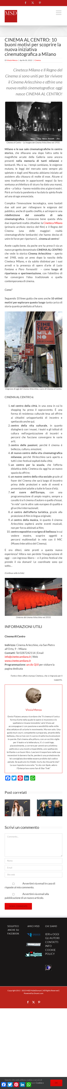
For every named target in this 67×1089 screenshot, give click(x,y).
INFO (48, 946)
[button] (7, 808)
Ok (56, 1082)
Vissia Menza (12, 60)
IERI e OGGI (52, 934)
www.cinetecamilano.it (18, 660)
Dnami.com (38, 993)
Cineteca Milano (52, 223)
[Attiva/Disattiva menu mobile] (59, 12)
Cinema (37, 60)
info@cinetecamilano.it (18, 656)
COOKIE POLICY (50, 952)
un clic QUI (32, 664)
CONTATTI (51, 942)
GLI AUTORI (52, 938)
